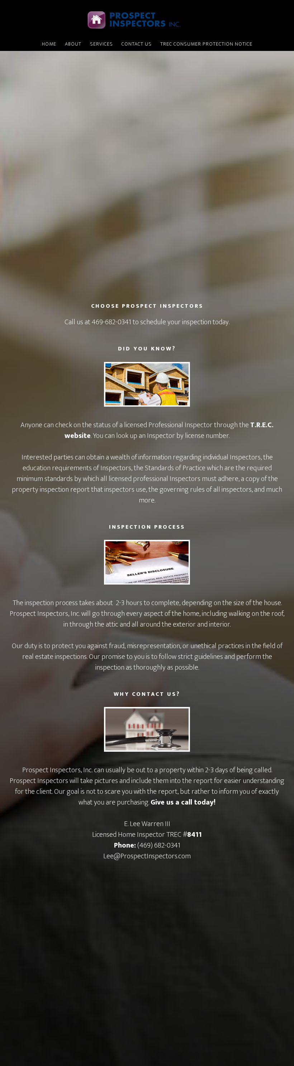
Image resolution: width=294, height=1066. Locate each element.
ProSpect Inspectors (147, 19)
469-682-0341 (111, 322)
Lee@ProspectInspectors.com (147, 856)
